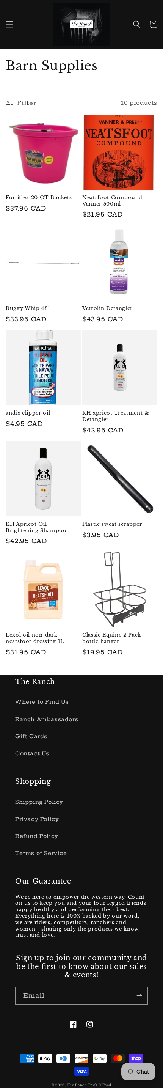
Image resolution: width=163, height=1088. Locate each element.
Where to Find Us (42, 701)
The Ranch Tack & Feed (89, 1085)
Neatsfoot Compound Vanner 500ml (112, 201)
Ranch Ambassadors (46, 719)
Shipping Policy (39, 802)
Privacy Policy (37, 819)
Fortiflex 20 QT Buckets (39, 198)
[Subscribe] (139, 996)
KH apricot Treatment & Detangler (115, 416)
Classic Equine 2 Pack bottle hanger (111, 638)
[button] (9, 24)
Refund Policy (36, 836)
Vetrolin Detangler (107, 308)
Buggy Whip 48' (27, 308)
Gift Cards (31, 736)
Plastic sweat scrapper (112, 524)
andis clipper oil (28, 413)
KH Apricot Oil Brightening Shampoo (36, 527)
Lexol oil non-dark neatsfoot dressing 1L (35, 638)
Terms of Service (41, 853)
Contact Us (32, 753)
